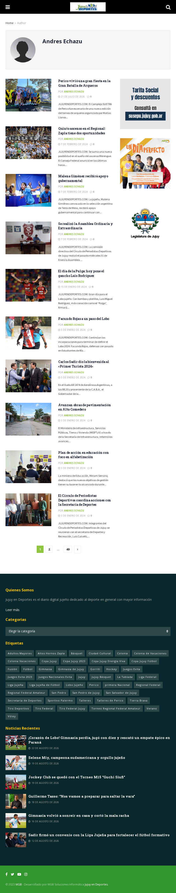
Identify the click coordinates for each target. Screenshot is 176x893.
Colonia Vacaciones (22, 661)
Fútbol (28, 669)
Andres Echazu (74, 91)
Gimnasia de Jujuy (71, 669)
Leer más (12, 610)
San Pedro (59, 692)
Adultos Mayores (20, 653)
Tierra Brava (139, 700)
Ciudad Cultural (100, 653)
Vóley (12, 716)
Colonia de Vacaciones (150, 653)
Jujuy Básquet (101, 677)
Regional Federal (148, 685)
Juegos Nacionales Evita (55, 677)
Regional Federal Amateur (26, 692)
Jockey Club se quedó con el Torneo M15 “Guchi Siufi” (76, 777)
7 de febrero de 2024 (74, 144)
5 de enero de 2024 (72, 329)
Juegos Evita (131, 669)
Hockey (111, 669)
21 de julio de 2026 (72, 96)
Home (10, 23)
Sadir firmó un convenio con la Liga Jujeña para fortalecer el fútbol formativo (99, 835)
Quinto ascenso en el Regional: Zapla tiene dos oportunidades (81, 130)
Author (21, 23)
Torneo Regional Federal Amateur (115, 708)
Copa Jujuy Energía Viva (108, 661)
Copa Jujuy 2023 (74, 661)
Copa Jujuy (49, 661)
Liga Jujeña (15, 685)
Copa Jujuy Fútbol (144, 661)
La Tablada (125, 677)
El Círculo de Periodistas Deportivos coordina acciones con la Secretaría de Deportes (84, 500)
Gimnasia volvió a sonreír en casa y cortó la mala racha (78, 815)
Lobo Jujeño (74, 685)
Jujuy (81, 677)
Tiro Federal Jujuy (72, 708)
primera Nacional (117, 685)
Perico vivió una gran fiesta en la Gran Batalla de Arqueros (84, 83)
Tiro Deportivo (18, 708)
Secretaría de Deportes (24, 700)
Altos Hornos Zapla (51, 653)
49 (67, 549)
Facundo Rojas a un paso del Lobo (83, 319)
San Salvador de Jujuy (121, 692)
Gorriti (95, 669)
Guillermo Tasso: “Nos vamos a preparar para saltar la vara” (81, 796)
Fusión (12, 669)
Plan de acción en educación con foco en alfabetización (83, 454)
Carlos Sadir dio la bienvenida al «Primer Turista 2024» (83, 364)
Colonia (122, 653)
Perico (94, 685)
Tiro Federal (44, 708)
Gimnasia (45, 669)
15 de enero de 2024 (73, 286)
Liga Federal (148, 677)
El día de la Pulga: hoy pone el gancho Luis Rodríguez (81, 273)
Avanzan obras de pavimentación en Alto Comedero (84, 407)
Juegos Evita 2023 (20, 677)
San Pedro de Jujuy (86, 692)
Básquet (76, 653)
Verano (152, 708)
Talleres (85, 700)
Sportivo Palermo (60, 700)
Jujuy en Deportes (96, 884)
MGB (19, 884)
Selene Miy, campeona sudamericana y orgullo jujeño (76, 757)
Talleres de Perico (110, 700)
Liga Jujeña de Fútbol (45, 685)
